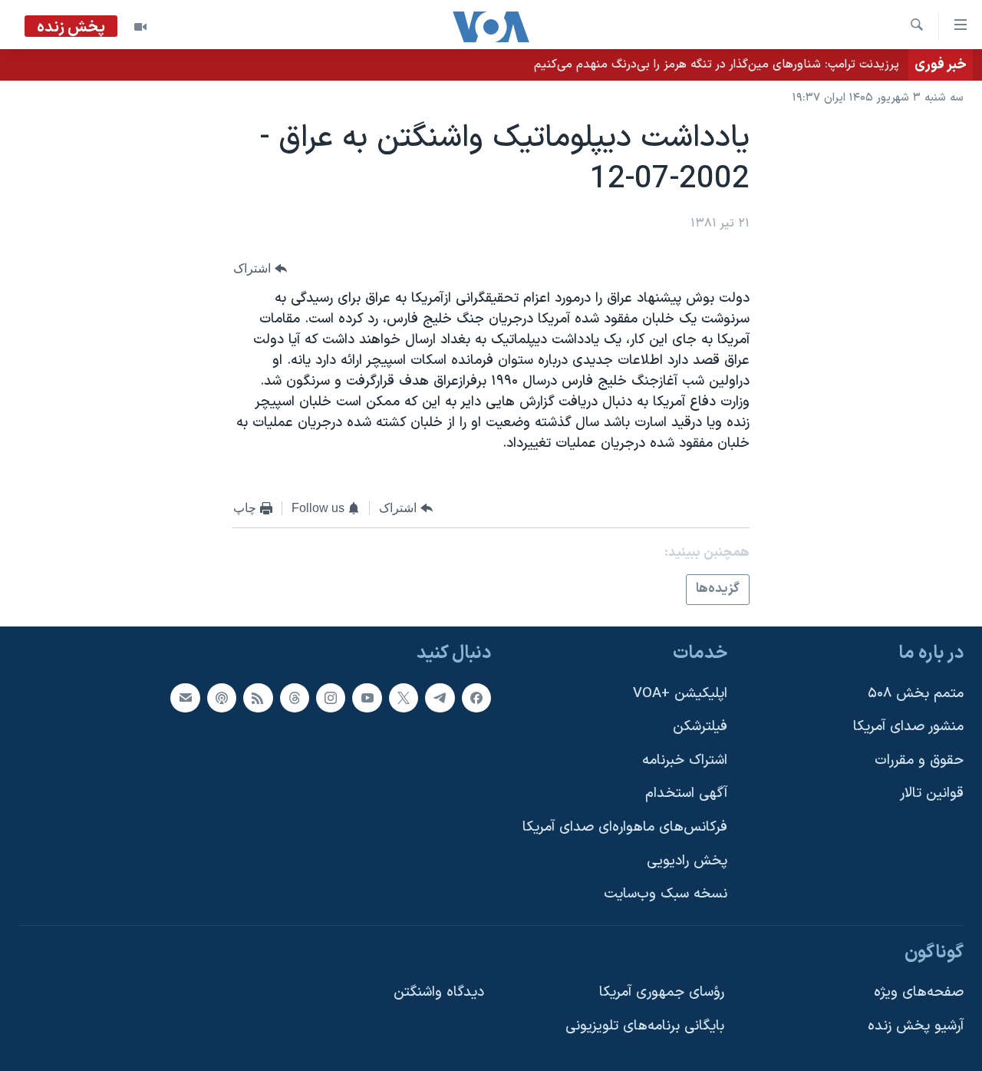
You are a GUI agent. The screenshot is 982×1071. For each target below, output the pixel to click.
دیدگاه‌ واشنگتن (439, 992)
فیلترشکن (700, 726)
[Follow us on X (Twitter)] (403, 697)
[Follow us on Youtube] (366, 697)
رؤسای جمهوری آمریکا (661, 992)
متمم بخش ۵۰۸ (916, 693)
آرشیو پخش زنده (916, 1026)
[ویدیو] (140, 26)
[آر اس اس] (257, 697)
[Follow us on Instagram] (330, 697)
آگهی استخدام (686, 793)
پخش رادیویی (687, 861)
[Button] (260, 268)
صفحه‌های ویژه (919, 992)
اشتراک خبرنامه (684, 760)
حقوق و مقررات (919, 760)
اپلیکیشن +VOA (680, 693)
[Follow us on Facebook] (476, 697)
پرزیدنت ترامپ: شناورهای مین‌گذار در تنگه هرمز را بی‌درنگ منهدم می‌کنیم (716, 64)
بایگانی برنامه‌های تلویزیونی (644, 1026)
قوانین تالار (932, 793)
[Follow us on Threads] (294, 697)
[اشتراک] (184, 697)
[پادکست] (221, 697)
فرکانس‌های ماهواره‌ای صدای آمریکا (624, 827)
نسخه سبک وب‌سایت (665, 894)
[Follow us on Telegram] (439, 697)
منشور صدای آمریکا (908, 726)
